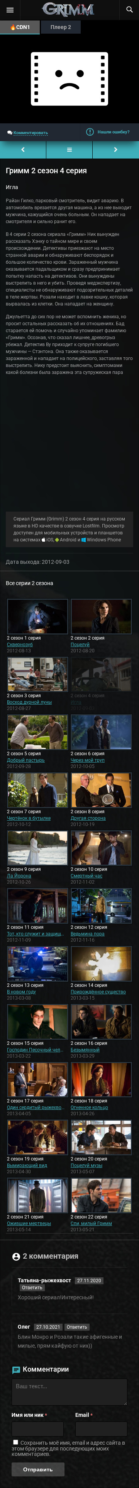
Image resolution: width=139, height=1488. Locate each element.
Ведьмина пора (88, 934)
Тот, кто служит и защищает (35, 934)
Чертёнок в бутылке (29, 818)
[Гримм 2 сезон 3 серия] (23, 150)
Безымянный (85, 1050)
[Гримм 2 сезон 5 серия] (116, 150)
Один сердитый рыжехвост (35, 1107)
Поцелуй (80, 644)
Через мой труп (88, 760)
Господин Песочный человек (35, 1050)
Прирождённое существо (98, 992)
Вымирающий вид (27, 1165)
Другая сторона (88, 818)
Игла (76, 702)
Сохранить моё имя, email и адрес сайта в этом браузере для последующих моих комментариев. (68, 1448)
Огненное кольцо (89, 1107)
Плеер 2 (61, 27)
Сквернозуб (20, 644)
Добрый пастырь (26, 760)
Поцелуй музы (86, 1165)
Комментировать (31, 132)
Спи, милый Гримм (91, 1223)
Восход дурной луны (29, 702)
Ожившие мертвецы (29, 1223)
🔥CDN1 (20, 27)
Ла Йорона (19, 876)
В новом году (21, 992)
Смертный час (86, 876)
